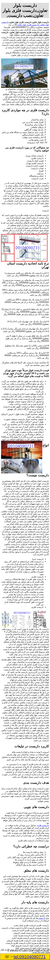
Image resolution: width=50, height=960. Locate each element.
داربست (41, 918)
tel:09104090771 (30, 956)
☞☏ (25, 956)
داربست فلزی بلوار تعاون (28, 25)
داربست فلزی (43, 825)
